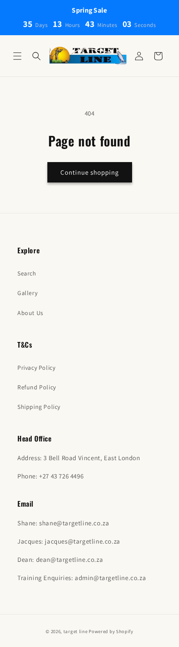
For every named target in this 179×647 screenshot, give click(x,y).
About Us (30, 313)
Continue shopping (89, 172)
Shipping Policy (38, 407)
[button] (17, 56)
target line (75, 631)
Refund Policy (36, 387)
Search (26, 273)
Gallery (27, 293)
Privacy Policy (36, 368)
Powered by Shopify (111, 631)
